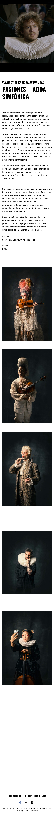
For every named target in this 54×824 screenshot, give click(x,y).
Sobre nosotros (35, 796)
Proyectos (15, 796)
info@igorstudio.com (43, 808)
